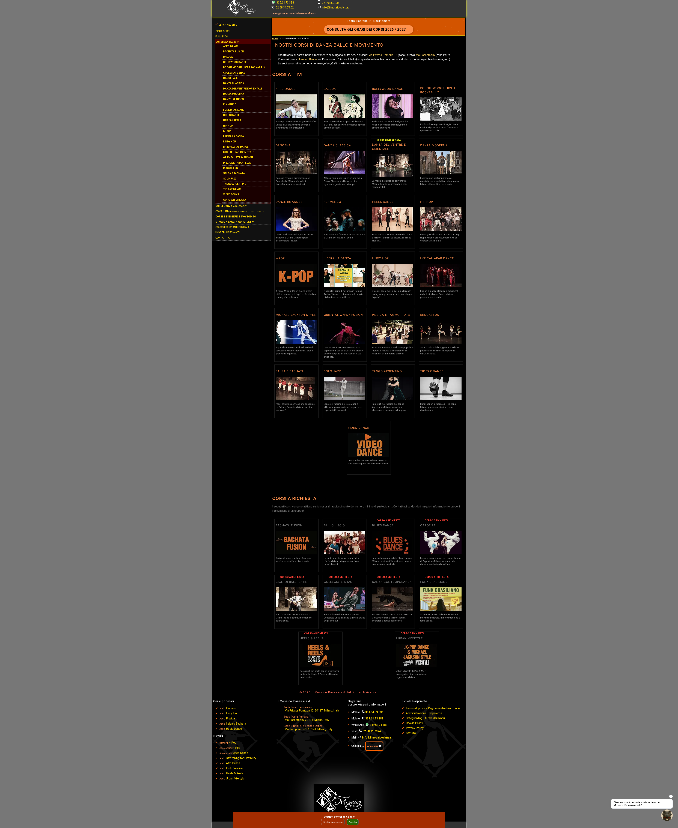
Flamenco (221, 36)
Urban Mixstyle (235, 778)
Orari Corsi (222, 31)
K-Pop (227, 131)
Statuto (411, 733)
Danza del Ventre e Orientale (242, 88)
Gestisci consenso (333, 822)
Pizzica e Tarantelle (237, 162)
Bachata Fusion (233, 51)
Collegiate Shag (234, 72)
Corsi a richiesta (234, 199)
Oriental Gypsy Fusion (238, 157)
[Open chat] (667, 815)
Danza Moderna (233, 93)
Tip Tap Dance (232, 189)
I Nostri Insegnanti (227, 232)
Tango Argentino (234, 184)
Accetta (353, 822)
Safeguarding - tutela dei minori (425, 718)
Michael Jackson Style (238, 152)
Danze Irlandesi (233, 99)
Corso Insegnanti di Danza (232, 227)
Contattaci (222, 237)
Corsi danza (231, 206)
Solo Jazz (230, 178)
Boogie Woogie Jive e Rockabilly (244, 67)
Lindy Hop (229, 141)
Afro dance (230, 46)
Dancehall (230, 78)
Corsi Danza (227, 41)
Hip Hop (228, 125)
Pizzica (230, 718)
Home (275, 38)
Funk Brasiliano (234, 109)
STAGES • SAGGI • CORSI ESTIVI (234, 221)
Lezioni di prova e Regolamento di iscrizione (433, 708)
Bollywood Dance (235, 62)
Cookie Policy (414, 723)
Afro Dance (233, 763)
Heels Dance (231, 115)
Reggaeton (230, 168)
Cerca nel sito (228, 24)
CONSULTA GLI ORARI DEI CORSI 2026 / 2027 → (369, 29)
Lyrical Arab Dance (235, 146)
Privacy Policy (415, 728)
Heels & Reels (232, 120)
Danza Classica (233, 83)
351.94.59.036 (331, 3)
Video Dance (231, 194)
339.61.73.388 (285, 2)
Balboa (228, 56)
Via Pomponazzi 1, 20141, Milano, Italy (308, 729)
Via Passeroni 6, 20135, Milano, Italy (307, 720)
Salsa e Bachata (234, 173)
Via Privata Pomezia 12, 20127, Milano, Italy (312, 710)
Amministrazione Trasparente (424, 713)
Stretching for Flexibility (241, 758)
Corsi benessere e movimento (235, 216)
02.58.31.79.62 (285, 7)
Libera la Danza (233, 136)
